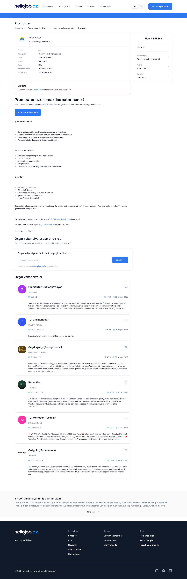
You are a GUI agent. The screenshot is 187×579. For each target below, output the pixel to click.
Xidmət (45, 28)
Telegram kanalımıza (61, 219)
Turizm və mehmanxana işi (63, 28)
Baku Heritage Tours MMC (40, 41)
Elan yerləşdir (162, 6)
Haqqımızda (74, 554)
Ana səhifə (19, 28)
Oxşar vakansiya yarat (28, 112)
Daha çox (91, 512)
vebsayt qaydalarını (40, 266)
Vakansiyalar (47, 6)
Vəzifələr (90, 6)
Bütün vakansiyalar (113, 535)
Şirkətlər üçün (105, 6)
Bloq (70, 540)
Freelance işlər (147, 535)
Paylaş (20, 231)
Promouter (38, 89)
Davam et (120, 260)
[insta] (157, 570)
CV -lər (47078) (64, 6)
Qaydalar (72, 545)
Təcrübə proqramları (149, 545)
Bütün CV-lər (110, 540)
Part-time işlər (147, 540)
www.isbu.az (49, 224)
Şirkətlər (78, 6)
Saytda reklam (75, 549)
